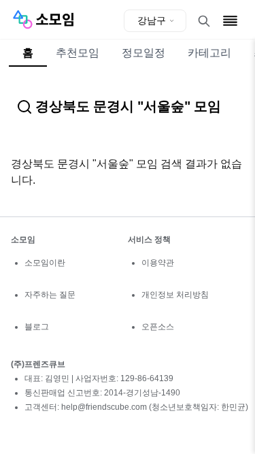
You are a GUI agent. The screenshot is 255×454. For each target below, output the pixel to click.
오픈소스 (157, 326)
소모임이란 (44, 262)
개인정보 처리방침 (175, 294)
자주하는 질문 (49, 294)
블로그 (36, 326)
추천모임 (77, 53)
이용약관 (157, 262)
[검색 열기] (204, 21)
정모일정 (143, 53)
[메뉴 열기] (230, 20)
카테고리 (209, 53)
